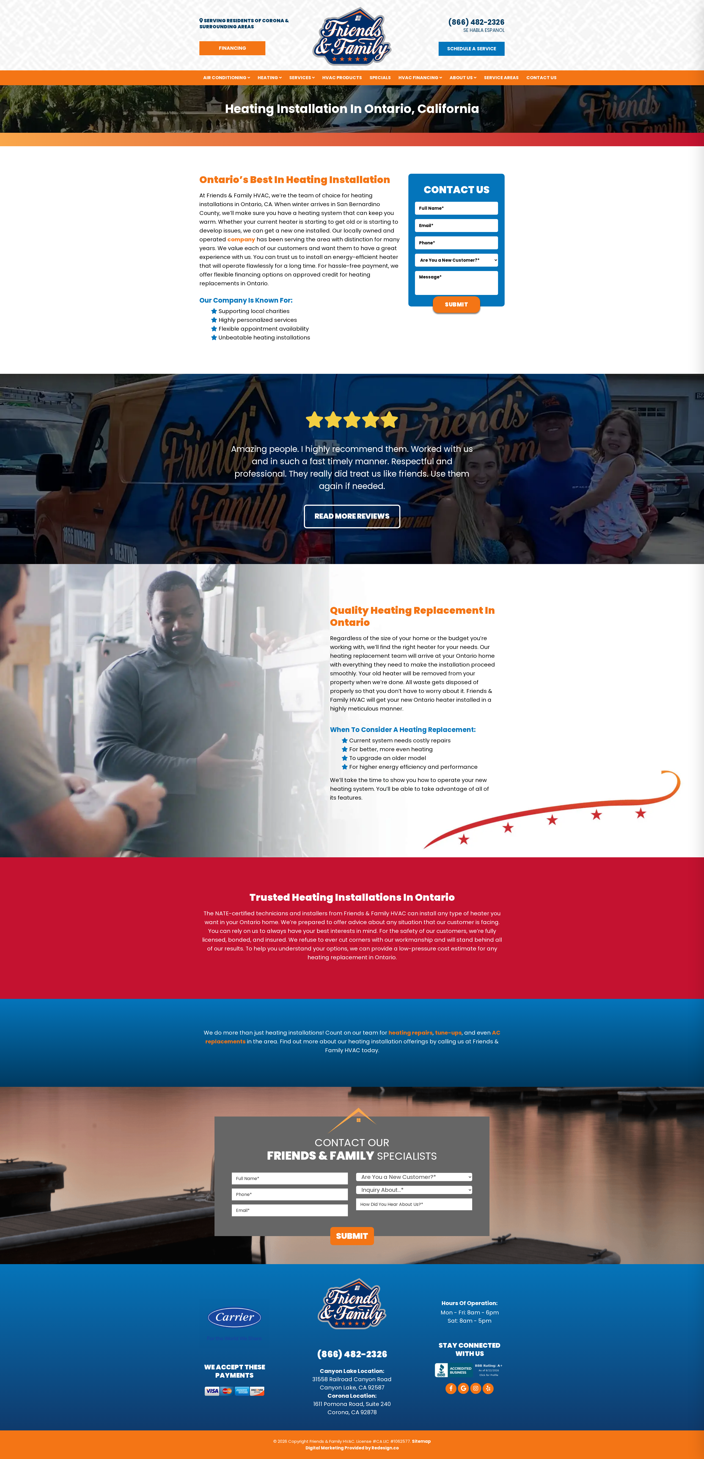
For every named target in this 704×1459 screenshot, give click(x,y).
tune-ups (448, 1033)
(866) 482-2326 (476, 22)
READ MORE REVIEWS (352, 516)
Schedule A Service (471, 48)
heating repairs (411, 1033)
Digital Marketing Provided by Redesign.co (352, 1448)
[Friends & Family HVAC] (352, 36)
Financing (232, 48)
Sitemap (421, 1441)
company (241, 239)
